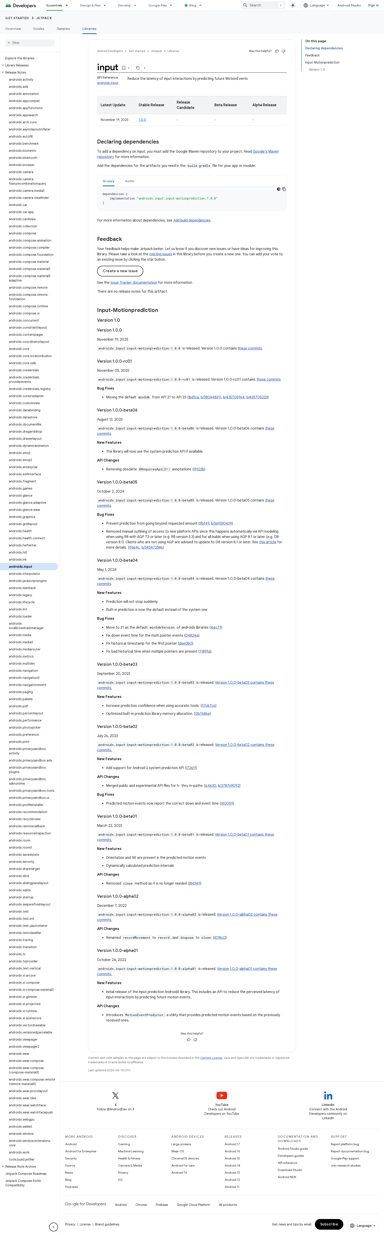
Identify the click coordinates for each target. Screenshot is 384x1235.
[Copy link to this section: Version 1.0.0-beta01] (141, 816)
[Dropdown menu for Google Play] (173, 5)
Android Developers (110, 51)
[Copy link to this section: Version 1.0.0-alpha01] (142, 951)
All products (228, 1205)
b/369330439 (221, 523)
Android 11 (232, 1187)
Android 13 (232, 1173)
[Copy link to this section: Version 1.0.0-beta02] (141, 727)
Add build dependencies (191, 220)
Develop (124, 5)
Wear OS (177, 1151)
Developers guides (291, 1156)
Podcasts (71, 1187)
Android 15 (232, 1158)
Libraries (89, 29)
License (85, 1224)
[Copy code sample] (284, 189)
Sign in (373, 5)
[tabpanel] (192, 198)
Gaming (124, 1144)
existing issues (160, 254)
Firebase (162, 1205)
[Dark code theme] (278, 189)
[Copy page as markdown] (138, 68)
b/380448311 (211, 397)
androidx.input (107, 83)
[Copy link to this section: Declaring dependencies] (163, 142)
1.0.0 (142, 120)
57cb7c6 (208, 705)
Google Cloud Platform (193, 1205)
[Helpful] (277, 51)
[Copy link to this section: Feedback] (126, 239)
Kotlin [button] (129, 181)
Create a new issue (120, 271)
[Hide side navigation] (53, 1227)
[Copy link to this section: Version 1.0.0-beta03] (141, 664)
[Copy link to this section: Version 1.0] (124, 320)
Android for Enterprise (80, 1151)
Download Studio (290, 1170)
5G (120, 1180)
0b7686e (202, 713)
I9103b (199, 469)
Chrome (141, 1205)
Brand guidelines (107, 1224)
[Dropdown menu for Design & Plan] (107, 5)
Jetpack (44, 18)
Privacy (123, 1173)
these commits (250, 348)
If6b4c (134, 547)
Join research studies (345, 1165)
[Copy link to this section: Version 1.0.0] (126, 330)
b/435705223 (257, 397)
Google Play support (345, 1158)
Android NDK (287, 1177)
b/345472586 (152, 547)
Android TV (179, 1173)
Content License (211, 1058)
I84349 (194, 883)
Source (70, 1165)
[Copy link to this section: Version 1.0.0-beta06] (142, 410)
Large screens (181, 1144)
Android (71, 1144)
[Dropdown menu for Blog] (202, 5)
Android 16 (232, 1151)
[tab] (108, 181)
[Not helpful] (283, 51)
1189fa (205, 651)
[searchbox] (29, 42)
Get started (17, 18)
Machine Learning (131, 1151)
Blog (192, 5)
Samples (63, 29)
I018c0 (220, 937)
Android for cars (182, 1165)
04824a (191, 635)
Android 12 (232, 1180)
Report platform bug (345, 1144)
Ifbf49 (204, 523)
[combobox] (263, 5)
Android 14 (232, 1165)
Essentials (54, 5)
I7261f (191, 768)
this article (267, 542)
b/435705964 (234, 397)
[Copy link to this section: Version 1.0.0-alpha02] (142, 896)
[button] (29, 65)
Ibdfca (193, 397)
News (69, 1173)
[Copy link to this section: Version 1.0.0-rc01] (136, 361)
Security (71, 1158)
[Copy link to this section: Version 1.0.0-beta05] (141, 482)
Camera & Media (130, 1165)
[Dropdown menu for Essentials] (69, 5)
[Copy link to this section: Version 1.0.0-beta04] (142, 561)
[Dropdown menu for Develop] (137, 5)
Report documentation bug (350, 1151)
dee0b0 (185, 643)
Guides (39, 29)
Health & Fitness (129, 1158)
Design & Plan (90, 5)
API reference (287, 1163)
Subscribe (329, 1224)
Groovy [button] (109, 181)
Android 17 (232, 1144)
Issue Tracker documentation (133, 282)
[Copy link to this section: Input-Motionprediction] (162, 310)
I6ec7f (216, 627)
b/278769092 (228, 785)
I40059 (227, 803)
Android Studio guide (293, 1149)
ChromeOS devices (185, 1158)
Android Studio (349, 5)
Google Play (157, 5)
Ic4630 (210, 785)
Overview (13, 29)
